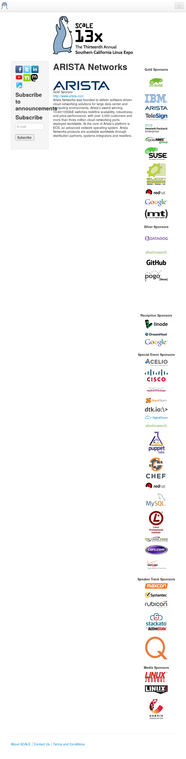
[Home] (4, 5)
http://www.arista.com (68, 96)
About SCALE (20, 744)
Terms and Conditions (69, 744)
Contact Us (42, 744)
